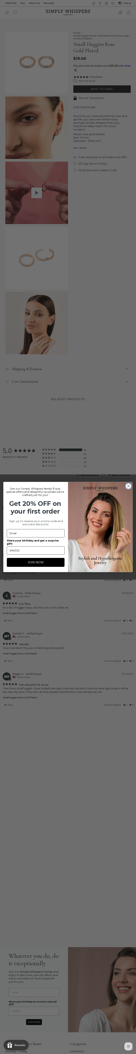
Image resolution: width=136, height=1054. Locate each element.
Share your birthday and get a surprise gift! (33, 542)
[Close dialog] (128, 486)
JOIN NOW (36, 562)
